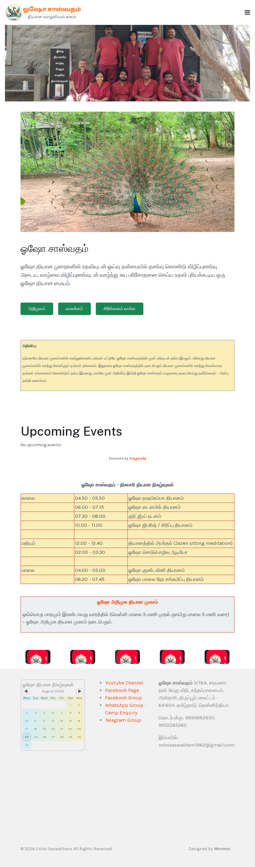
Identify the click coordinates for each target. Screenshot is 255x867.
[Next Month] (79, 691)
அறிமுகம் (36, 308)
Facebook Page (122, 690)
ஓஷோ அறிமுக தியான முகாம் (127, 602)
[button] (247, 12)
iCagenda (137, 458)
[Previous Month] (26, 691)
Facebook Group (123, 698)
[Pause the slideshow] (231, 63)
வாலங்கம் (74, 308)
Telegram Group (123, 720)
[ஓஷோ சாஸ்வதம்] (44, 12)
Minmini (222, 848)
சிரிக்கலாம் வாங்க (120, 308)
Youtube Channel (124, 683)
